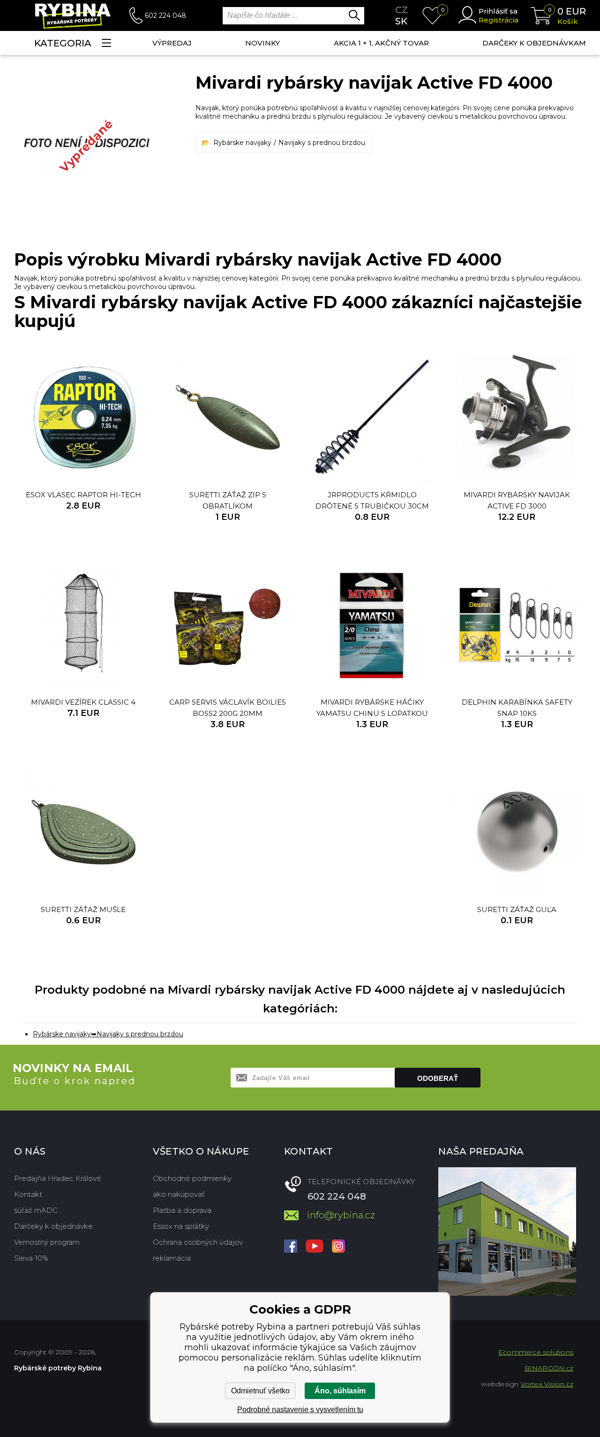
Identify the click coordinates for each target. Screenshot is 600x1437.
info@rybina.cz (341, 1215)
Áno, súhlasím (340, 1391)
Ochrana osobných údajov (198, 1242)
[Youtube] (314, 1247)
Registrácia (498, 19)
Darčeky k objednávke (53, 1226)
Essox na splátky (181, 1226)
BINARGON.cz (549, 1368)
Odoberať (437, 1078)
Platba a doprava (182, 1210)
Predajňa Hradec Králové (57, 1178)
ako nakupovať (179, 1194)
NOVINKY (262, 42)
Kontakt (28, 1194)
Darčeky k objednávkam (534, 42)
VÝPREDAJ (172, 42)
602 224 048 (165, 15)
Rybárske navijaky (242, 142)
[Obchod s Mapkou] (507, 1231)
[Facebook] (290, 1247)
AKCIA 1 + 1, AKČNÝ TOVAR (381, 42)
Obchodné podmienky (192, 1178)
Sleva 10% (31, 1258)
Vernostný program (47, 1242)
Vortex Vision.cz (547, 1384)
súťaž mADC (36, 1210)
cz (401, 9)
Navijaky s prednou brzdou (321, 142)
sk (401, 21)
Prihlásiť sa (498, 11)
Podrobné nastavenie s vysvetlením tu (300, 1410)
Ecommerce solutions (535, 1352)
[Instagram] (338, 1247)
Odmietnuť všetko (260, 1391)
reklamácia (172, 1258)
